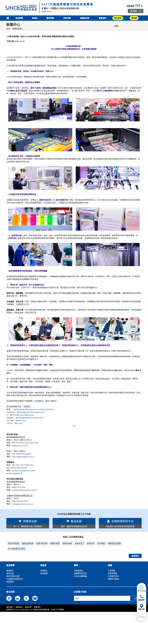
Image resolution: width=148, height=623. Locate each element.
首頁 (8, 29)
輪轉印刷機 (55, 543)
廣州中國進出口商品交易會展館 (61, 8)
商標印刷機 (67, 543)
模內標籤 (101, 543)
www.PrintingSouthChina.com (24, 409)
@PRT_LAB (20, 420)
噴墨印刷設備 (41, 543)
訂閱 (136, 598)
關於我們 (9, 607)
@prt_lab (18, 423)
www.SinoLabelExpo (45, 409)
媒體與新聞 (17, 29)
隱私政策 (28, 607)
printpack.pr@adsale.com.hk (23, 470)
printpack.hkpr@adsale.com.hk (24, 490)
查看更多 (135, 556)
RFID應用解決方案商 (16, 549)
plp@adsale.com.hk (20, 445)
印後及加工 (79, 543)
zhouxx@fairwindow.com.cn (23, 456)
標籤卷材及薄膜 (114, 543)
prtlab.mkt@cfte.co (14, 473)
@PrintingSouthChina (25, 412)
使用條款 (19, 607)
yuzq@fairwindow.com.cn (22, 504)
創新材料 (90, 543)
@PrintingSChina (16, 415)
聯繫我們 (102, 18)
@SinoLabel (40, 412)
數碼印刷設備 (27, 543)
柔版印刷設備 (13, 543)
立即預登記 (39, 401)
